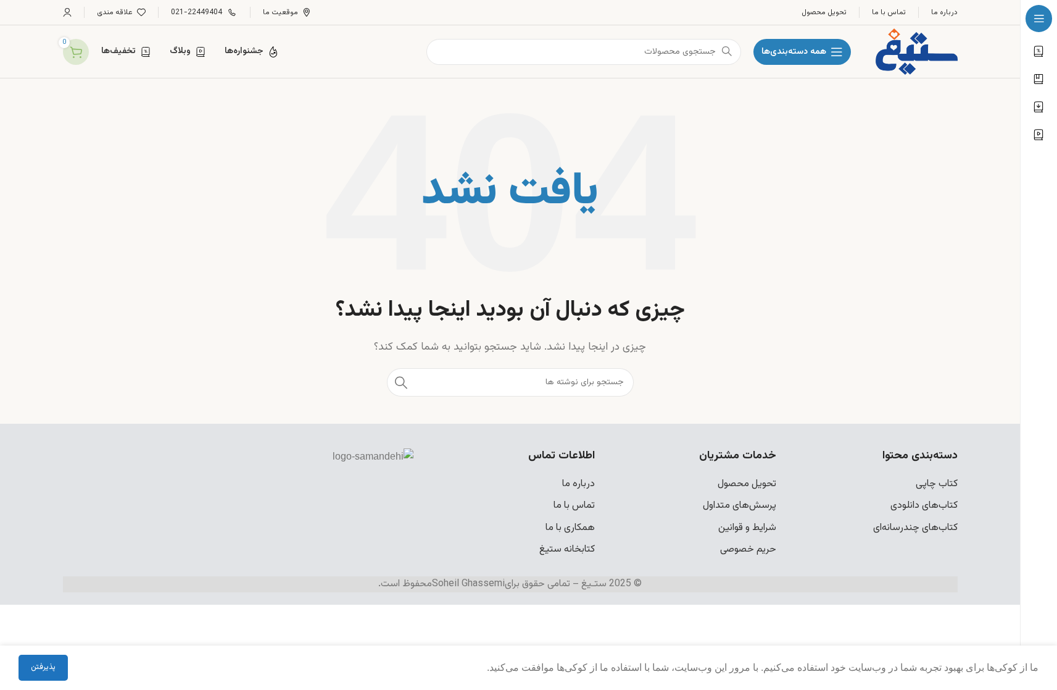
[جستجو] (401, 382)
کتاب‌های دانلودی (924, 505)
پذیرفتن (43, 667)
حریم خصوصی (748, 549)
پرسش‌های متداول (739, 505)
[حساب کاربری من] (67, 12)
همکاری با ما (570, 528)
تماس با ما (574, 505)
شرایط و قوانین (747, 528)
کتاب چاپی (937, 484)
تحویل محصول (747, 484)
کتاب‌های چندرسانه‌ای (915, 528)
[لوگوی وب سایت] (916, 52)
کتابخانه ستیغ (567, 549)
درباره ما (578, 484)
